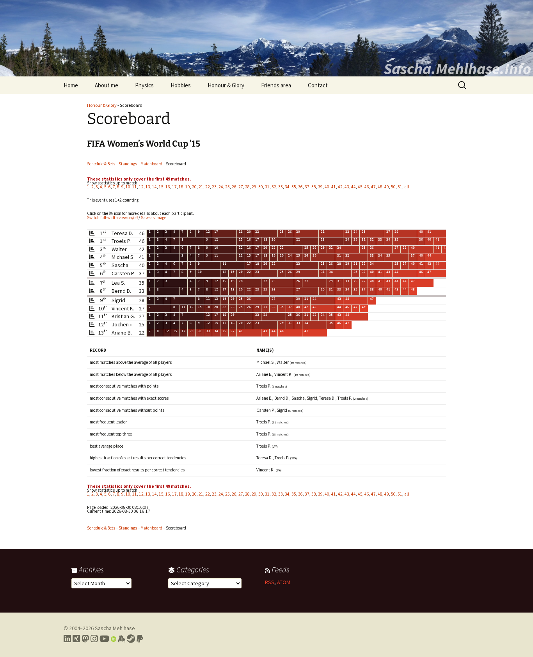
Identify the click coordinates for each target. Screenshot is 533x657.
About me (106, 85)
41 (333, 186)
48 (380, 186)
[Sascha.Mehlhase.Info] (266, 38)
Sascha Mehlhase (115, 628)
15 (161, 186)
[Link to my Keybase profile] (121, 638)
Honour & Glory (226, 85)
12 (141, 186)
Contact (318, 85)
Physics (144, 85)
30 (260, 186)
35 (293, 186)
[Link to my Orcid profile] (113, 638)
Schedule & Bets (101, 163)
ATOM (283, 582)
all (406, 186)
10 (128, 186)
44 (353, 186)
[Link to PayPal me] (140, 638)
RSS (269, 582)
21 (201, 186)
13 (148, 186)
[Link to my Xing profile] (76, 638)
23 (214, 186)
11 (134, 186)
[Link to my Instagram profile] (94, 638)
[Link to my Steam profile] (131, 638)
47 (373, 186)
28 (247, 186)
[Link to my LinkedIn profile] (67, 638)
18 (181, 186)
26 (234, 186)
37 (307, 186)
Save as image (153, 217)
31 (267, 186)
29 (254, 186)
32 (274, 186)
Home (71, 85)
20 (194, 186)
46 (366, 186)
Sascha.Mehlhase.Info (457, 68)
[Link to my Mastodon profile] (85, 638)
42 (340, 186)
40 (327, 186)
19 (187, 186)
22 (207, 186)
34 (287, 186)
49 (386, 186)
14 (154, 186)
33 (280, 186)
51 (400, 186)
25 (227, 186)
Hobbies (181, 85)
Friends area (276, 85)
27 (240, 186)
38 (313, 186)
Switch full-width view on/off (112, 217)
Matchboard (151, 163)
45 (360, 186)
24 (221, 186)
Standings (128, 163)
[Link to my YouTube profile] (104, 638)
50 (393, 186)
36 (300, 186)
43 (347, 186)
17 (174, 186)
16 (167, 186)
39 (320, 186)
